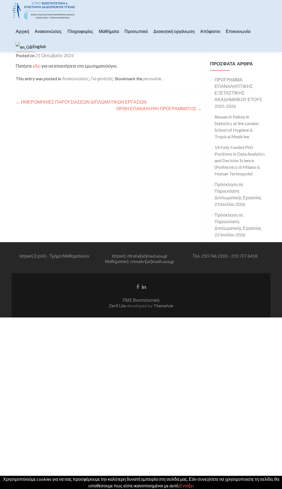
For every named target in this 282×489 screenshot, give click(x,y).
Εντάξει (186, 485)
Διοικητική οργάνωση (174, 31)
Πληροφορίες (80, 31)
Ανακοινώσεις (48, 31)
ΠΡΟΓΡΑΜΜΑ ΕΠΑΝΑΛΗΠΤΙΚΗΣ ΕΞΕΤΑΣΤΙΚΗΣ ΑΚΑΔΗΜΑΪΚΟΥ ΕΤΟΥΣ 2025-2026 (238, 93)
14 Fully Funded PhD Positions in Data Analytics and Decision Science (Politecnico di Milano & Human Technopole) (240, 160)
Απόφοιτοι (210, 31)
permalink (152, 78)
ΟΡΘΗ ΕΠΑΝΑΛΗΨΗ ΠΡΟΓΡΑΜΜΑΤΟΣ (159, 108)
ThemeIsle (163, 305)
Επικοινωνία (238, 31)
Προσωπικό (136, 31)
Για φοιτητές (102, 78)
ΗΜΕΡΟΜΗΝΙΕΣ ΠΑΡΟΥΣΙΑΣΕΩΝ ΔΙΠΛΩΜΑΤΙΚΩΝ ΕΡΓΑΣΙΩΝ (81, 101)
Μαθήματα (109, 31)
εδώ (37, 65)
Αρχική (22, 31)
